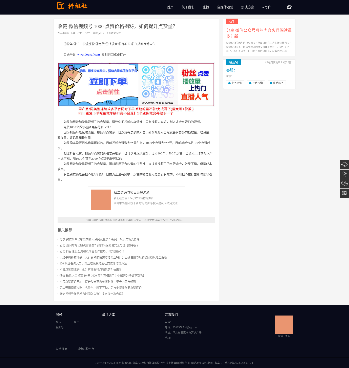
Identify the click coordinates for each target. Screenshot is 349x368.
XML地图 (207, 362)
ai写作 (266, 7)
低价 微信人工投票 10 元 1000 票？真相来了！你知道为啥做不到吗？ (103, 275)
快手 (87, 33)
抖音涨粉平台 (85, 348)
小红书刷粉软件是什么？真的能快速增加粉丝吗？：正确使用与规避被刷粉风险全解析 (113, 257)
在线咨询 (344, 164)
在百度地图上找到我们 (280, 62)
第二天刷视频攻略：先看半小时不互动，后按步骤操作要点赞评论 (101, 287)
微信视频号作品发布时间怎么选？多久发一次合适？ (92, 293)
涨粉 (206, 7)
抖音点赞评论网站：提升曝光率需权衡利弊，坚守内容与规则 (98, 281)
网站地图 (196, 362)
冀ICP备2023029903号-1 (239, 362)
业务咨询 (236, 82)
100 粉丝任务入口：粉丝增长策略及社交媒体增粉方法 (93, 263)
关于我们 (188, 7)
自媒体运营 (225, 7)
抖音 (58, 322)
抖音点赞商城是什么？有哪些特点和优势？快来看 (91, 269)
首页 (170, 7)
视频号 (60, 327)
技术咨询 (257, 82)
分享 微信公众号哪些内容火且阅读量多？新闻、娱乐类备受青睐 (100, 239)
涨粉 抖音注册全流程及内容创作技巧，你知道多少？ (92, 251)
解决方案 (247, 7)
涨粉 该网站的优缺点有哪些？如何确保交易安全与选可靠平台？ (100, 245)
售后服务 (278, 82)
